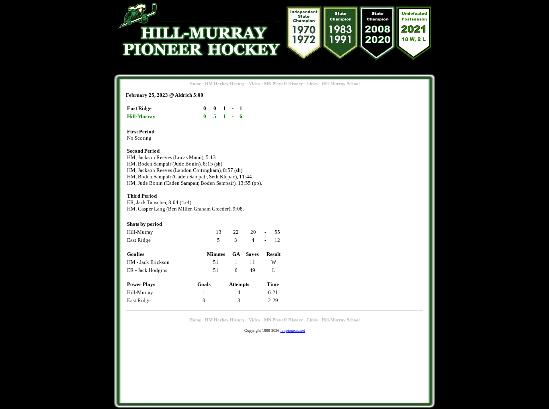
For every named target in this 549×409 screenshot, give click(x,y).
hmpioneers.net (293, 330)
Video (254, 84)
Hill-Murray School (341, 84)
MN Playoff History (283, 84)
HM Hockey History (225, 84)
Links (312, 84)
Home (195, 84)
